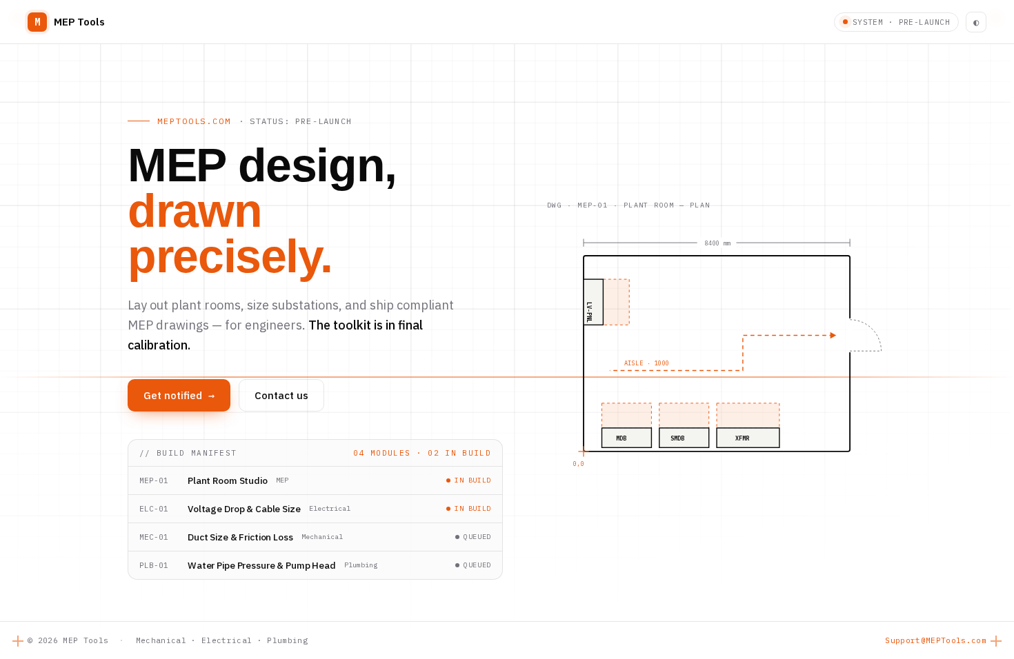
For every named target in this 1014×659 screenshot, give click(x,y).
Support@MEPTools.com (935, 640)
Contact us (281, 395)
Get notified (179, 395)
